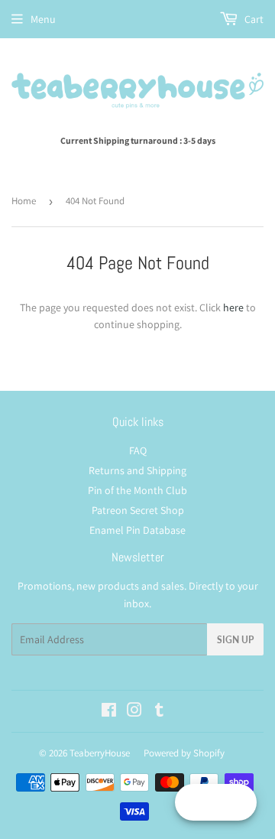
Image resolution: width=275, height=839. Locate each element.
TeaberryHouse (100, 752)
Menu (43, 19)
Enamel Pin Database (137, 530)
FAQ (138, 450)
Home (23, 200)
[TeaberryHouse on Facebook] (109, 712)
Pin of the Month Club (137, 490)
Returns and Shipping (137, 470)
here (233, 307)
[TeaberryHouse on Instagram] (134, 712)
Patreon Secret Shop (138, 510)
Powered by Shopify (184, 752)
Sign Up (235, 640)
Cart (253, 19)
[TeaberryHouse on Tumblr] (159, 712)
